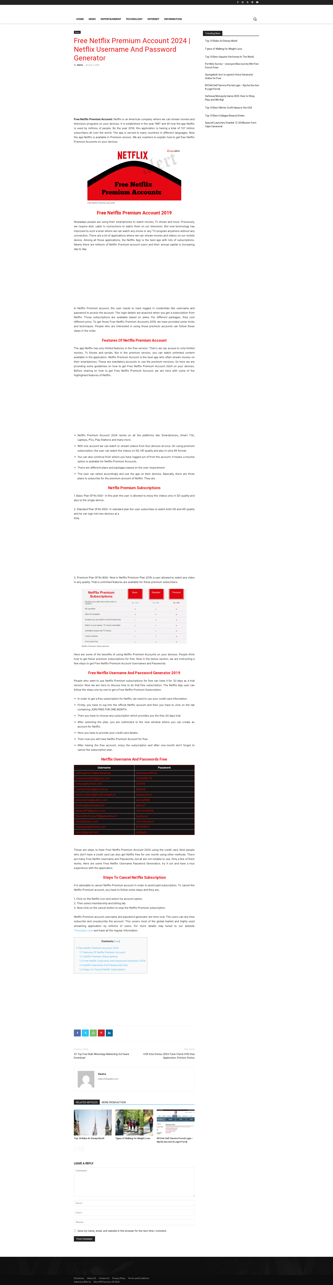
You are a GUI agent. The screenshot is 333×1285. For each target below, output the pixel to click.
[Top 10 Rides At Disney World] (93, 1122)
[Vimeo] (252, 3)
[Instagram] (243, 3)
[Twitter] (248, 3)
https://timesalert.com (108, 1079)
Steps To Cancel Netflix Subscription (102, 969)
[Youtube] (257, 3)
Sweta (80, 65)
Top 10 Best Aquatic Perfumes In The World (229, 56)
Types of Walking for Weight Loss (132, 1138)
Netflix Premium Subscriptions (98, 956)
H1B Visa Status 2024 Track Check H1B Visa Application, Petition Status (169, 1056)
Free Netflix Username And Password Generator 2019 (112, 960)
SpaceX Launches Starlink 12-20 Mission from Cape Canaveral (230, 124)
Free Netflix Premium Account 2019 (97, 947)
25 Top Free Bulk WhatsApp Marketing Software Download (101, 1056)
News (77, 32)
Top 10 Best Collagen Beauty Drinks (225, 115)
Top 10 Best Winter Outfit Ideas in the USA (228, 107)
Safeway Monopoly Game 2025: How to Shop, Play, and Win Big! (230, 98)
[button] (255, 19)
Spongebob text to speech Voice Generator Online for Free (229, 76)
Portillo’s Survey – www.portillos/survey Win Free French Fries (232, 65)
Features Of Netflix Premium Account (102, 952)
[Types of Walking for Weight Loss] (134, 1122)
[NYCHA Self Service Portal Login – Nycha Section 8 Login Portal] (176, 1122)
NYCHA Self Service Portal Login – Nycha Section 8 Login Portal (232, 87)
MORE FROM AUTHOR (114, 1102)
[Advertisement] (134, 91)
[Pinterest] (101, 1033)
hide (116, 941)
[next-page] (81, 1149)
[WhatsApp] (93, 1033)
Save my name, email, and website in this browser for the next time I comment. (122, 1230)
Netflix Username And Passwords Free (103, 965)
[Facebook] (238, 3)
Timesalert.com (83, 930)
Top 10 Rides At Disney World (89, 1138)
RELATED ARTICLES (87, 1102)
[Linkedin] (109, 1033)
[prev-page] (76, 1149)
